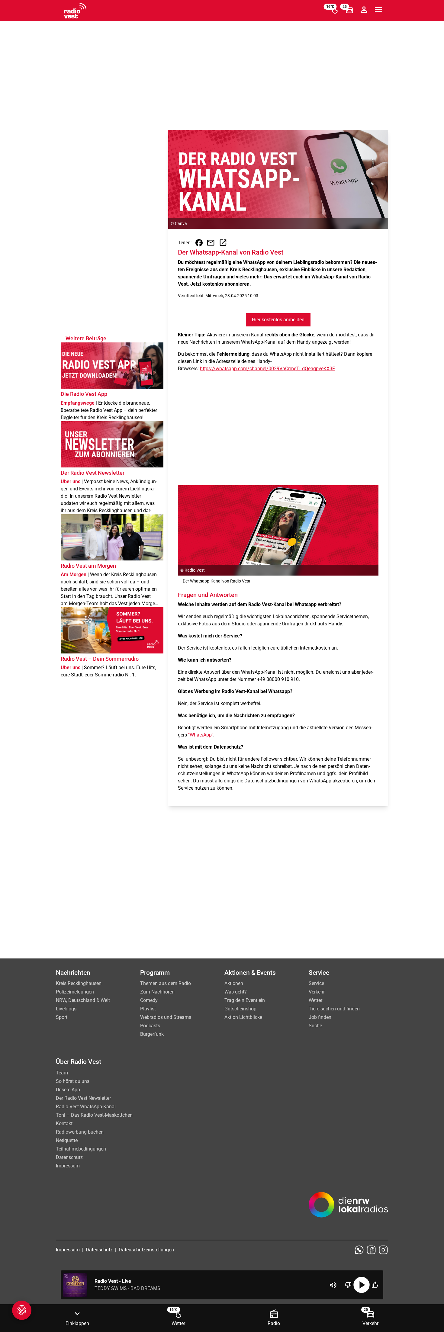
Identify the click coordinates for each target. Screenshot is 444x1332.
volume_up (333, 1285)
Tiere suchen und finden (334, 1009)
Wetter (315, 1000)
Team (62, 1073)
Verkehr (317, 992)
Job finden (320, 1017)
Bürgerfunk (152, 1034)
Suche (315, 1026)
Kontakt (64, 1123)
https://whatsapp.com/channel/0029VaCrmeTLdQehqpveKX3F (267, 368)
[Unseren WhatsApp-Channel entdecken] (359, 1250)
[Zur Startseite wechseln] (75, 10)
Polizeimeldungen (75, 992)
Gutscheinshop (240, 1009)
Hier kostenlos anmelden (278, 320)
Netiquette (67, 1140)
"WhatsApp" (200, 735)
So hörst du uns (72, 1081)
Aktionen (233, 983)
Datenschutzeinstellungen (146, 1250)
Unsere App (68, 1090)
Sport (61, 1017)
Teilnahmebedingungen (81, 1149)
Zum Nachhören (157, 992)
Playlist (148, 1009)
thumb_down (348, 1285)
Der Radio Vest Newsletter (83, 1098)
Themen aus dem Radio (165, 983)
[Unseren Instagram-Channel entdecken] (383, 1250)
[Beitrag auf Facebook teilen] (199, 242)
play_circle (361, 1285)
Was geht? (235, 992)
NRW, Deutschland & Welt (83, 1000)
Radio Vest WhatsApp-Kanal (86, 1106)
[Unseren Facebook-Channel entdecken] (371, 1250)
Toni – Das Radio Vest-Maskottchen (94, 1115)
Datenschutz (69, 1157)
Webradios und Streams (165, 1017)
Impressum (68, 1166)
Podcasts (150, 1026)
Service (316, 983)
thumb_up (374, 1285)
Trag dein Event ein (244, 1000)
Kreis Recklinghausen (78, 983)
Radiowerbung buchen (80, 1132)
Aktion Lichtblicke (243, 1017)
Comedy (149, 1000)
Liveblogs (66, 1009)
